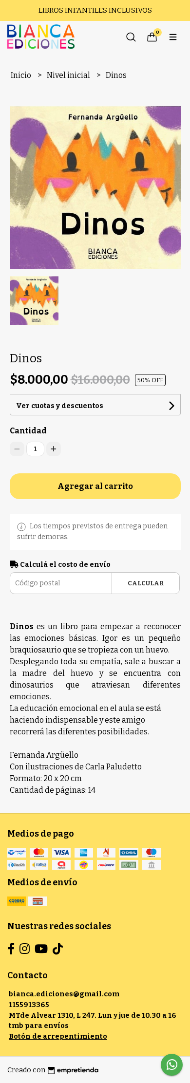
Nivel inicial (69, 75)
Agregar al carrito (95, 486)
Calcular (146, 583)
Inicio (22, 75)
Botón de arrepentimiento (58, 1036)
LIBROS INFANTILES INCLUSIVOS (95, 10)
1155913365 (29, 1005)
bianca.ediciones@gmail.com (64, 994)
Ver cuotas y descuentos (59, 406)
